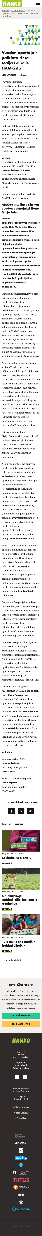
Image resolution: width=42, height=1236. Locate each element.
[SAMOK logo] (21, 1143)
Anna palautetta (22, 1113)
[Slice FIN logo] (21, 1158)
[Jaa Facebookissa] (11, 811)
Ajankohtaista (18, 10)
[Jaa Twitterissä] (30, 811)
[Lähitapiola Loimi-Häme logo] (21, 1209)
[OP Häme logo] (21, 1187)
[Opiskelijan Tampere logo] (21, 1173)
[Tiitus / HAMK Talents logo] (21, 1180)
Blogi (4, 75)
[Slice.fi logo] (21, 1165)
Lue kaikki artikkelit (11, 960)
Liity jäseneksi (21, 1016)
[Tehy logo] (21, 1202)
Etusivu (5, 10)
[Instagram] (25, 1077)
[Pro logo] (21, 1195)
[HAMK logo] (21, 1136)
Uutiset (12, 75)
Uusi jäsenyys (21, 1024)
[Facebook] (17, 1077)
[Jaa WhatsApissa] (21, 811)
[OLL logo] (21, 1150)
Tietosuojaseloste (22, 1107)
